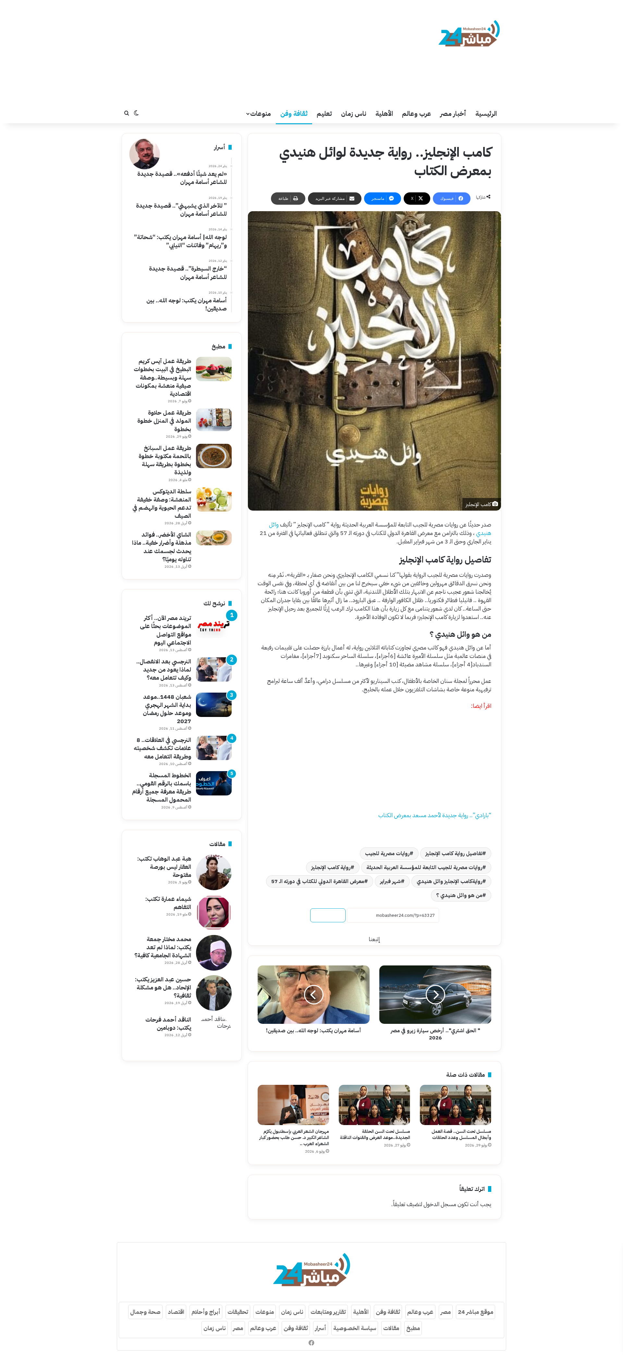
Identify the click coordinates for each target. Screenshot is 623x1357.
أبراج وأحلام (205, 1311)
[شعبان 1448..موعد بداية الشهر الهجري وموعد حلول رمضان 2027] (214, 705)
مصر (446, 1311)
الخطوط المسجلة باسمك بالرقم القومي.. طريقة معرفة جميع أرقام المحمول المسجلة (161, 787)
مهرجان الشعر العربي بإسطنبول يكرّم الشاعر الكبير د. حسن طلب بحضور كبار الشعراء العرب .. (294, 1137)
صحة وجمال (145, 1311)
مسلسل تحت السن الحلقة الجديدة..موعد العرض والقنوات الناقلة (375, 1134)
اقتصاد (176, 1311)
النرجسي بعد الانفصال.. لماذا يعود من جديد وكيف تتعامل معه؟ (163, 669)
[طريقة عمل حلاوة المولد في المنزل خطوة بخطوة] (214, 419)
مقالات (391, 1328)
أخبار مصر (453, 113)
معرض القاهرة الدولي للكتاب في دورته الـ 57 (317, 881)
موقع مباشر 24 (475, 1311)
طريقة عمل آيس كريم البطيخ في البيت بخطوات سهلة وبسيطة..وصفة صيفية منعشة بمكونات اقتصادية (162, 377)
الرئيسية (486, 113)
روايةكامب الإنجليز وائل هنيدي (449, 881)
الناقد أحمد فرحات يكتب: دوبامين (168, 1023)
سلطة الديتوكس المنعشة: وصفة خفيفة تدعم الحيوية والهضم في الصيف (161, 503)
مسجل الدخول (439, 1204)
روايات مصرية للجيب (387, 853)
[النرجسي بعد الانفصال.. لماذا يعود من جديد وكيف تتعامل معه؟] (214, 669)
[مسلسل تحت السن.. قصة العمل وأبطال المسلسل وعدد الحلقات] (455, 1105)
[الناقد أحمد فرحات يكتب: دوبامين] (214, 1033)
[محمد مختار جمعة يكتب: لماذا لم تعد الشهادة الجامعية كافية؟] (214, 953)
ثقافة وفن (294, 113)
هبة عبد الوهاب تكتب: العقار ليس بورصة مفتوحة (164, 866)
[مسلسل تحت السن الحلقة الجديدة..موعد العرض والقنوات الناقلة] (374, 1105)
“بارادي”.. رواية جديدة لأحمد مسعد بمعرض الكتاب (434, 815)
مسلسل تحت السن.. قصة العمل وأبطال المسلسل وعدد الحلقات (461, 1134)
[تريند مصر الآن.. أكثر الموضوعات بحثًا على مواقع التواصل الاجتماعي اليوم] (214, 626)
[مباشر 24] (469, 34)
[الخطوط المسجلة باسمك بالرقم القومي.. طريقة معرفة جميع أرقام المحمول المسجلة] (214, 783)
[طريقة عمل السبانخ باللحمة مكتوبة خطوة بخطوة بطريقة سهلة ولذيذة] (214, 456)
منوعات (260, 113)
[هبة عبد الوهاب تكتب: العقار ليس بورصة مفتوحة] (214, 872)
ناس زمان (353, 113)
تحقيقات (237, 1311)
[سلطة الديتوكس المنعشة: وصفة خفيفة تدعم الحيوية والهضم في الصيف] (214, 499)
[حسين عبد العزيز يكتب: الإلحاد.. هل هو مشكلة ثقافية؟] (214, 993)
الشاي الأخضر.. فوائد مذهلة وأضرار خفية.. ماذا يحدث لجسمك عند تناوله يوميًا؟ (161, 546)
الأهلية (384, 113)
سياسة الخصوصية (354, 1328)
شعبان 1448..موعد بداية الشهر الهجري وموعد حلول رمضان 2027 (167, 709)
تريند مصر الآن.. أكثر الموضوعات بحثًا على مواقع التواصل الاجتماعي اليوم (165, 630)
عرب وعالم (416, 113)
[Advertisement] (247, 51)
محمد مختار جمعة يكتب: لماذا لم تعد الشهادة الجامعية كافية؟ (162, 947)
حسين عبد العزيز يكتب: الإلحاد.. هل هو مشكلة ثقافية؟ (163, 987)
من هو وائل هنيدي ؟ (459, 895)
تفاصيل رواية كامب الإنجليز (453, 853)
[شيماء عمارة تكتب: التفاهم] (214, 912)
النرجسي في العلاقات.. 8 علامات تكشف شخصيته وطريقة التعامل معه (162, 747)
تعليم (324, 113)
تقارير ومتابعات (328, 1311)
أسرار (320, 1328)
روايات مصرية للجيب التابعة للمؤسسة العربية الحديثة (424, 867)
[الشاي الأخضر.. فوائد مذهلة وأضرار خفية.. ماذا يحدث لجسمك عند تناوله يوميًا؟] (214, 537)
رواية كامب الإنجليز (330, 867)
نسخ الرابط (328, 915)
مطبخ (413, 1328)
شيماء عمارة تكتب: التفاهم (168, 902)
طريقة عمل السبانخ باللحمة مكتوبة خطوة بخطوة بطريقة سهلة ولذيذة (165, 460)
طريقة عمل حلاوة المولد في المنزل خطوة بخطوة (164, 420)
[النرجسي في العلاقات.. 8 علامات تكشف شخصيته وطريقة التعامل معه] (214, 748)
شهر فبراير (390, 881)
